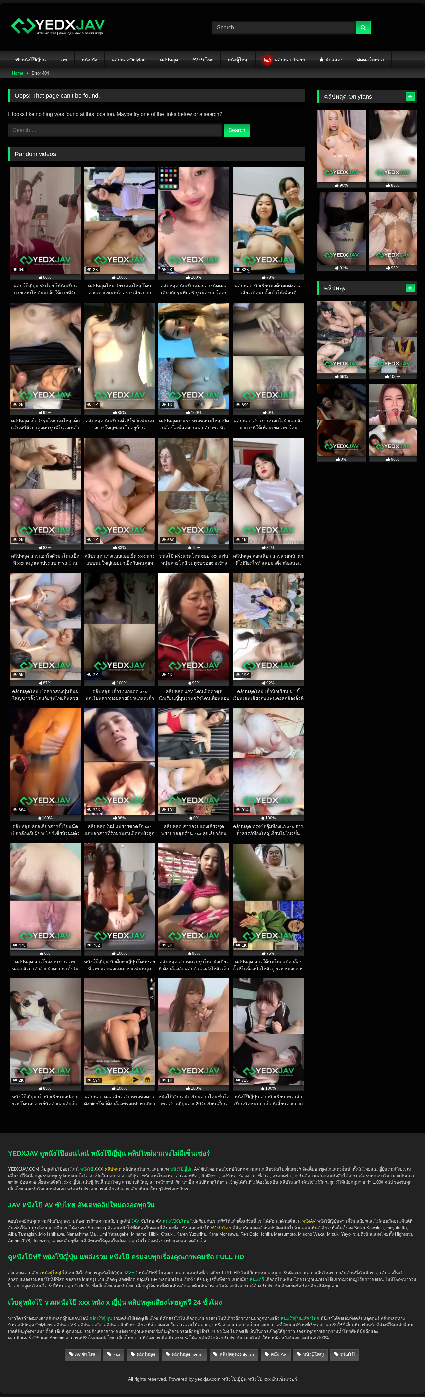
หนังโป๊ (86, 1169)
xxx (63, 59)
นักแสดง (334, 59)
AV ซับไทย (202, 59)
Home (17, 73)
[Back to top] (404, 1377)
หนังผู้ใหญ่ (238, 59)
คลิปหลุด (169, 59)
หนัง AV (89, 59)
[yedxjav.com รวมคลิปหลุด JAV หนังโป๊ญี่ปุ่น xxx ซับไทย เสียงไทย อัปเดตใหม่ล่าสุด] (58, 27)
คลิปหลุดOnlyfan (129, 59)
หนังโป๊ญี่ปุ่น (34, 59)
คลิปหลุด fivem (290, 59)
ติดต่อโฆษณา (370, 59)
